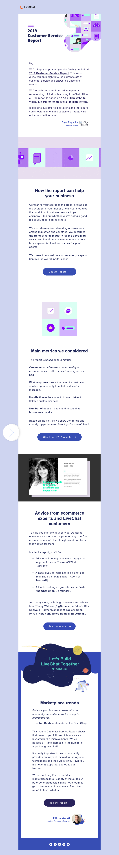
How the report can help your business (59, 193)
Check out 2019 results (60, 437)
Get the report (60, 271)
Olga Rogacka (70, 123)
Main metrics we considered (59, 351)
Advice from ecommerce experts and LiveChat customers (59, 518)
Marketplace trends (59, 703)
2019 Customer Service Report (49, 73)
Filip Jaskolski (58, 819)
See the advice (59, 626)
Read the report (60, 802)
